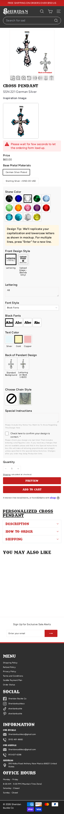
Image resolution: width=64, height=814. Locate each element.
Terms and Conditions (13, 676)
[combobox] (32, 20)
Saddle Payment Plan (12, 680)
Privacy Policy (9, 671)
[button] (32, 192)
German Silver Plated (16, 172)
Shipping (6, 474)
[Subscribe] (51, 633)
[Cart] (50, 11)
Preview (31, 480)
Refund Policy (9, 667)
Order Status (9, 685)
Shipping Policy (10, 663)
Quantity (9, 462)
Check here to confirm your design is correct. (30, 435)
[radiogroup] (32, 208)
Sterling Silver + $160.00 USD (21, 181)
